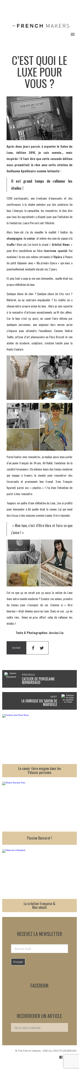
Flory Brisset (56, 336)
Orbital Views (61, 244)
